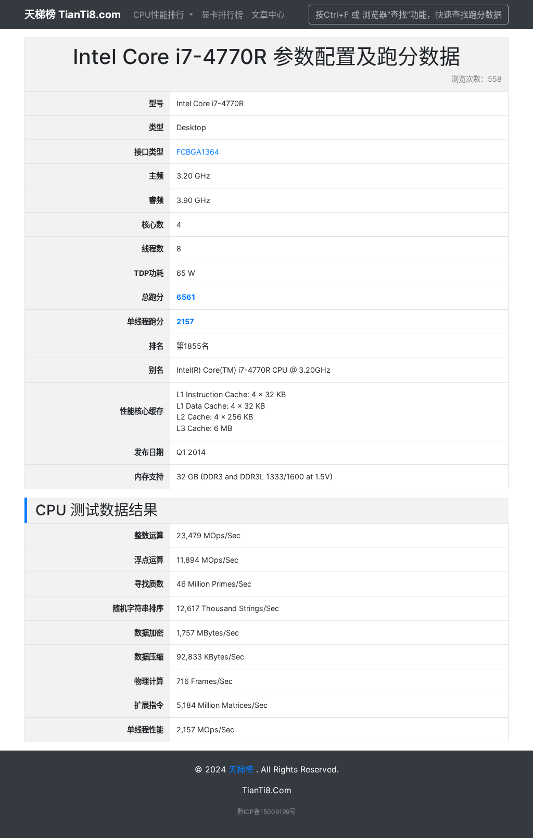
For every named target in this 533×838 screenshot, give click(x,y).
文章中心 (268, 14)
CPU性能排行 (160, 14)
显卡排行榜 (222, 14)
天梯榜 (241, 769)
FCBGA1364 (197, 151)
